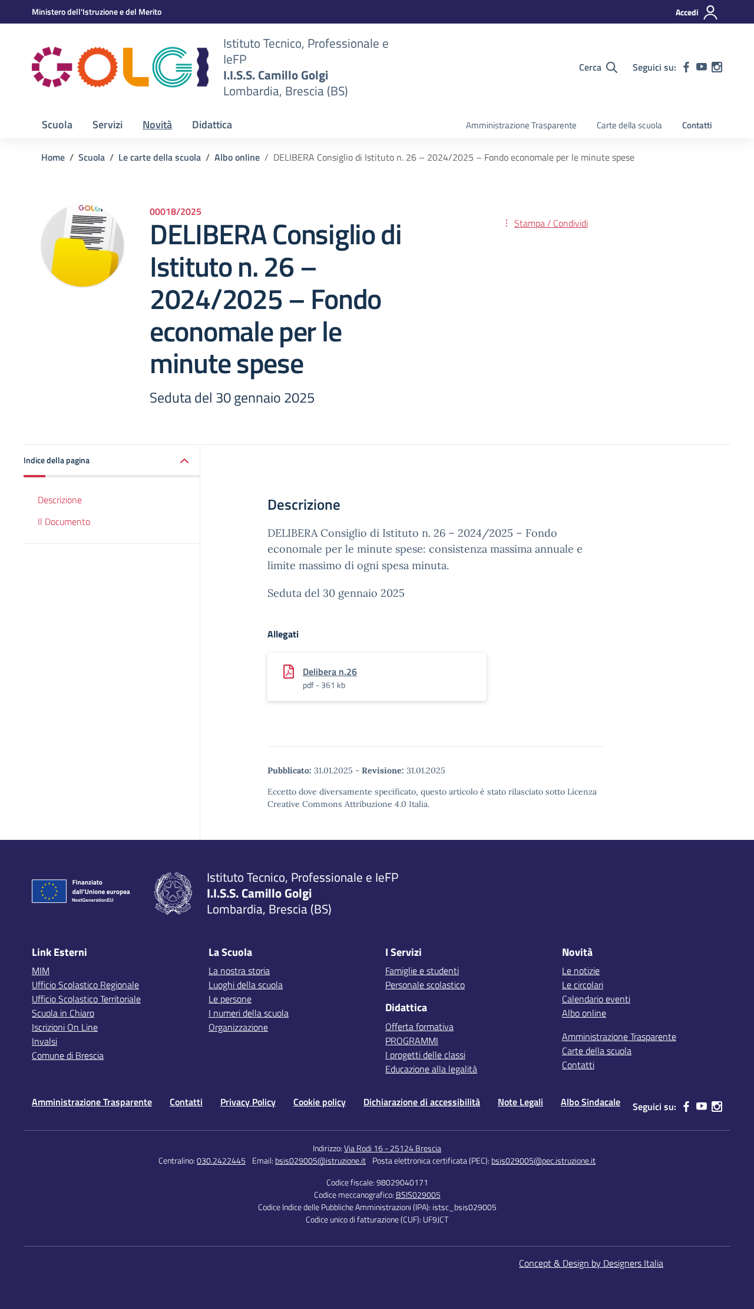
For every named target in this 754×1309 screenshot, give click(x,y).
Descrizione (60, 500)
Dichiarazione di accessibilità (421, 1102)
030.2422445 (221, 1160)
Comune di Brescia (68, 1055)
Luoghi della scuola (246, 985)
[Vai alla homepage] (120, 67)
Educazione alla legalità (431, 1069)
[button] (112, 461)
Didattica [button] (212, 124)
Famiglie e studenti (422, 971)
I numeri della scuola (249, 1013)
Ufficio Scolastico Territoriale (86, 999)
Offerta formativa (419, 1026)
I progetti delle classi (425, 1055)
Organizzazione (238, 1027)
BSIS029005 (418, 1194)
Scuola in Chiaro (63, 1013)
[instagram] (717, 67)
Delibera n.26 (330, 672)
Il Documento (64, 521)
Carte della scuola (629, 125)
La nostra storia (239, 971)
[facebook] (686, 67)
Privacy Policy (248, 1102)
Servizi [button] (107, 124)
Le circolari (582, 985)
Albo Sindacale (590, 1102)
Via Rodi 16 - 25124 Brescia (392, 1148)
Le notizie (581, 971)
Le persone (230, 999)
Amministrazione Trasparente (521, 125)
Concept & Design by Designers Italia (591, 1263)
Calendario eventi (596, 999)
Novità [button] (157, 124)
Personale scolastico (425, 985)
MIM (40, 971)
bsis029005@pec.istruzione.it (543, 1160)
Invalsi (44, 1041)
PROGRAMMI (411, 1041)
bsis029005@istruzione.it (320, 1160)
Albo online (584, 1013)
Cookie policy (319, 1102)
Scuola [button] (57, 124)
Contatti (697, 125)
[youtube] (701, 67)
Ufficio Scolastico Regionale (85, 985)
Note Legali (520, 1102)
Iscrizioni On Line (65, 1027)
